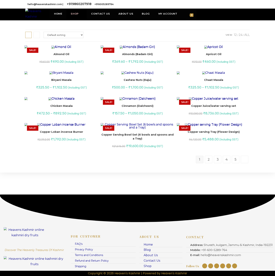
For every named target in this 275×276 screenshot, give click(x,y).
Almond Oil (61, 54)
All (247, 35)
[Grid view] (28, 35)
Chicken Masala (61, 106)
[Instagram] (204, 265)
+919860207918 (79, 4)
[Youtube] (216, 265)
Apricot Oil (213, 54)
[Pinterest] (228, 265)
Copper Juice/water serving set (213, 106)
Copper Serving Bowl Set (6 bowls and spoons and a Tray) (137, 136)
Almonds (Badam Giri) (137, 54)
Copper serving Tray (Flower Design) (214, 132)
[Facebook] (210, 265)
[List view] (36, 35)
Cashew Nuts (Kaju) (137, 80)
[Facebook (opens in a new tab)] (227, 4)
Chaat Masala (213, 80)
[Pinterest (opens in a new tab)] (232, 4)
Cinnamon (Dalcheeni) (137, 106)
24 (240, 35)
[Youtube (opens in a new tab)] (248, 4)
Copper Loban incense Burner (61, 132)
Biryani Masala (61, 80)
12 (235, 35)
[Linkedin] (222, 265)
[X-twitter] (234, 265)
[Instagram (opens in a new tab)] (237, 4)
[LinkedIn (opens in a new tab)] (243, 4)
